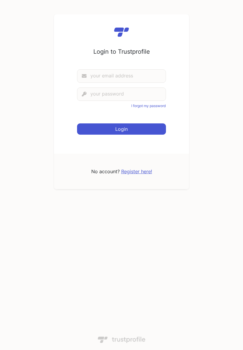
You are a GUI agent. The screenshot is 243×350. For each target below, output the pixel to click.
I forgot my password (148, 106)
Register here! (136, 171)
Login (121, 129)
